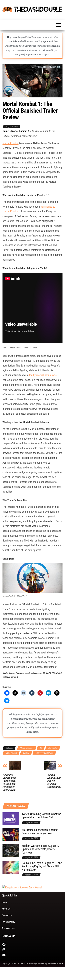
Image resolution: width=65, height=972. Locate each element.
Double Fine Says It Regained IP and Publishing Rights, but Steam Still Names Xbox (42, 866)
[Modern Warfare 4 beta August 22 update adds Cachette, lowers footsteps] (10, 850)
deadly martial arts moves (42, 375)
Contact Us (7, 915)
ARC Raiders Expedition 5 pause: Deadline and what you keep (40, 831)
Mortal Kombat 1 (20, 131)
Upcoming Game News (44, 753)
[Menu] (58, 26)
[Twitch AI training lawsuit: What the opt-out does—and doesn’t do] (10, 818)
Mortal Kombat (10, 143)
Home (5, 131)
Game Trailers (11, 753)
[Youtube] (4, 955)
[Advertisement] (22, 887)
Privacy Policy (8, 922)
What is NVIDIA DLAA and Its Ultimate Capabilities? (54, 780)
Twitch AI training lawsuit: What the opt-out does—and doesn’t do (41, 815)
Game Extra (52, 748)
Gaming (26, 753)
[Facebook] (4, 944)
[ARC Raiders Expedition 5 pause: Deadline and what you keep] (10, 834)
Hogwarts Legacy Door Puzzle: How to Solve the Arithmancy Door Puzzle (9, 782)
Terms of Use (8, 928)
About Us (6, 908)
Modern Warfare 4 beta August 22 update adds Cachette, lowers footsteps (41, 849)
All (41, 748)
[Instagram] (4, 950)
